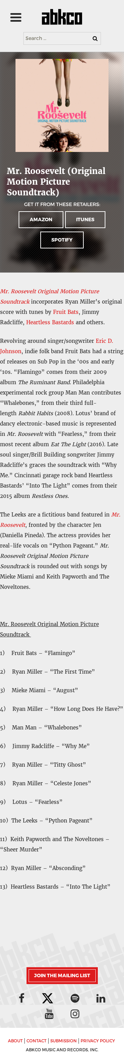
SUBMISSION (63, 1041)
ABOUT (15, 1041)
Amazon (41, 219)
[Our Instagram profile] (75, 1013)
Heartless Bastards (50, 322)
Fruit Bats (66, 312)
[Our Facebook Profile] (21, 998)
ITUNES (85, 219)
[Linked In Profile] (101, 998)
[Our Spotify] (75, 998)
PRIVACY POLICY (98, 1041)
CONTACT (36, 1041)
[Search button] (95, 38)
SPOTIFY (62, 240)
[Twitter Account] (47, 999)
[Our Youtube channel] (49, 1013)
